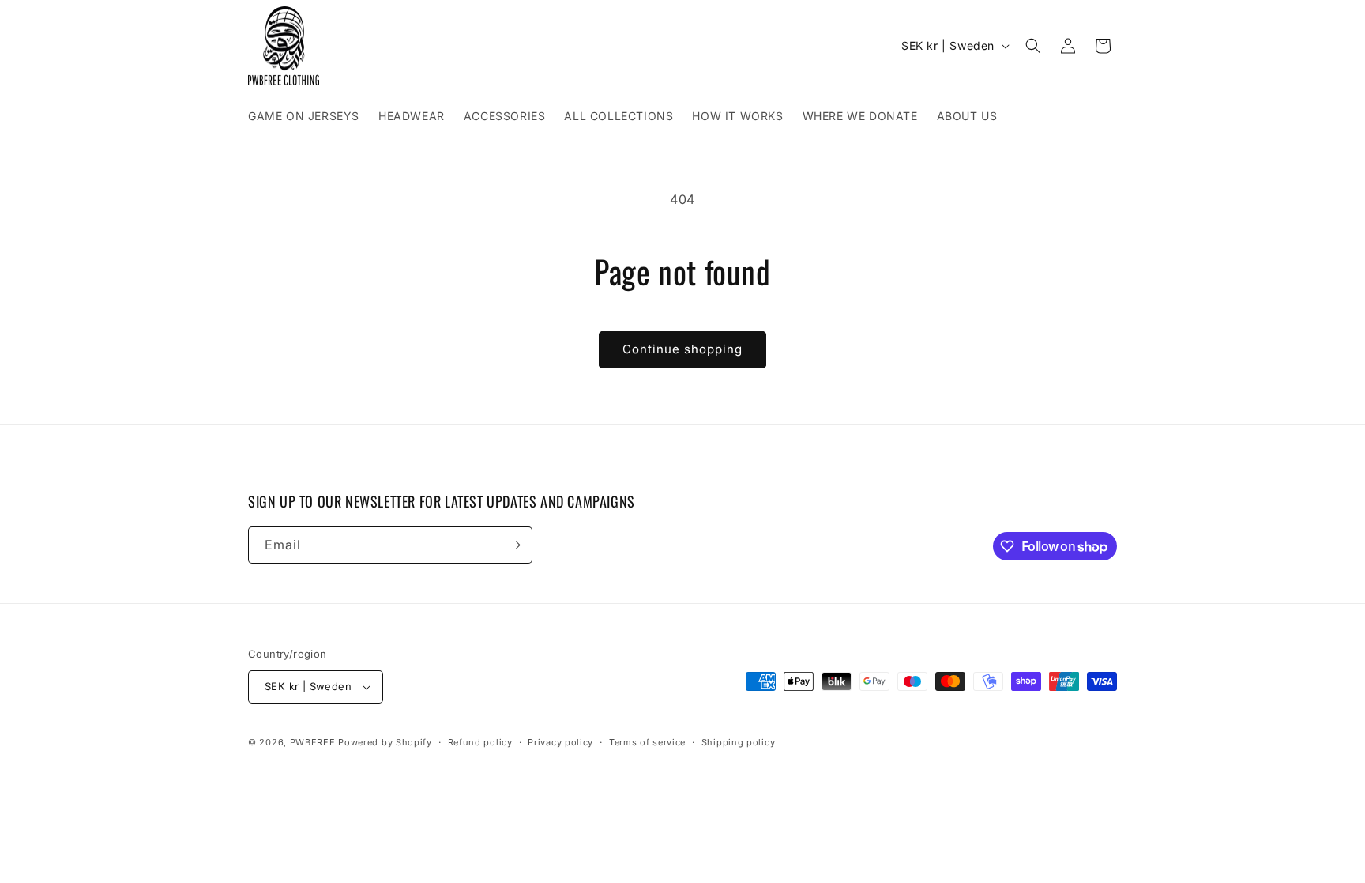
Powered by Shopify (385, 742)
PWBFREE (313, 742)
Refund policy (480, 742)
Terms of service (647, 742)
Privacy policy (560, 742)
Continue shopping (682, 349)
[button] (1033, 45)
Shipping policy (738, 742)
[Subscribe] (514, 545)
